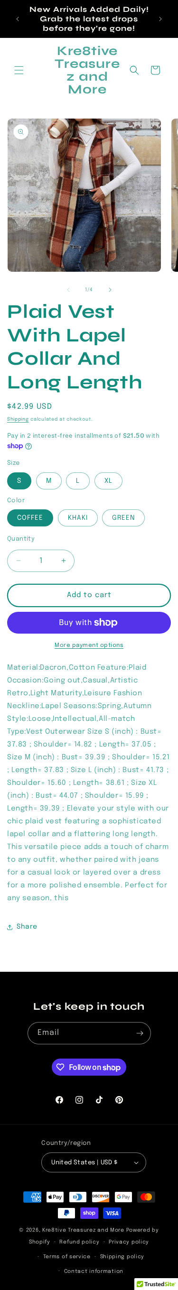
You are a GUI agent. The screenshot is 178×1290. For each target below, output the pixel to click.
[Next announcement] (160, 19)
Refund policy (79, 1242)
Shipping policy (122, 1257)
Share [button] (27, 926)
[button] (19, 70)
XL (108, 481)
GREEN (123, 518)
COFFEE (30, 518)
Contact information (93, 1271)
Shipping (18, 419)
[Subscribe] (140, 1033)
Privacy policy (129, 1242)
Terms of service (67, 1257)
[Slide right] (110, 289)
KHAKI (78, 518)
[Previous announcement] (17, 19)
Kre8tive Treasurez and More (83, 1230)
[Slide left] (68, 289)
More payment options (89, 645)
